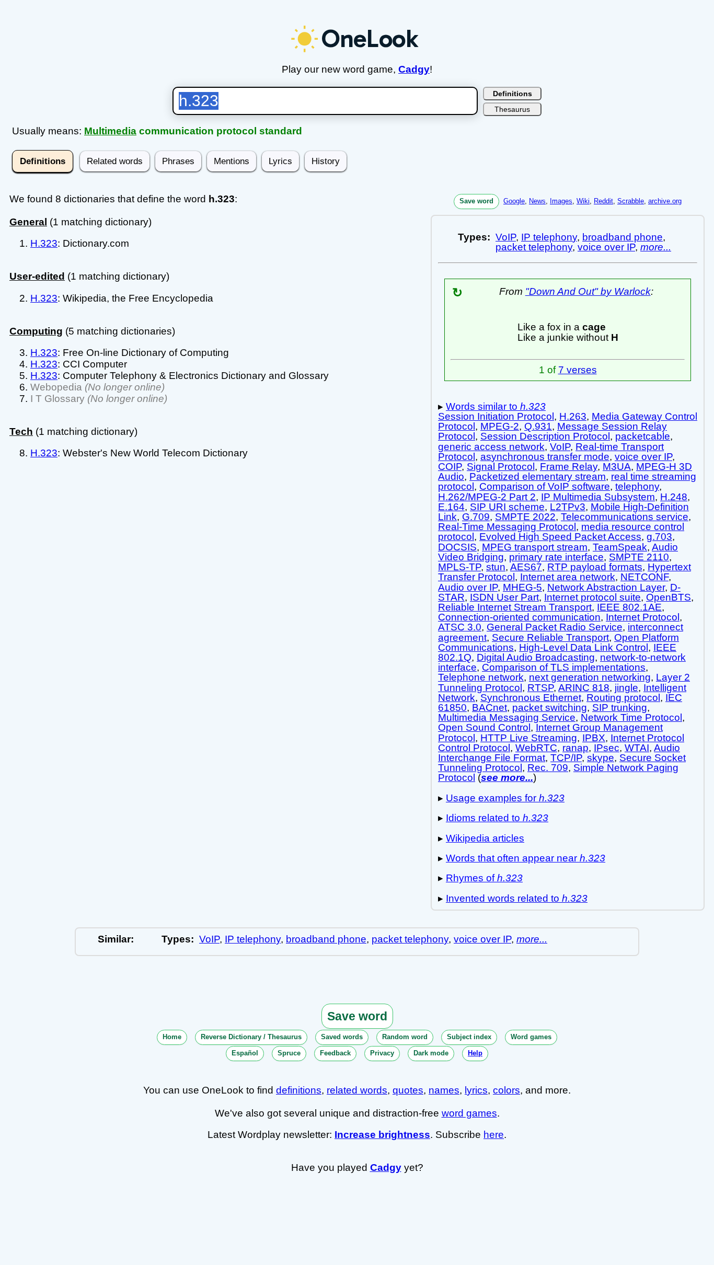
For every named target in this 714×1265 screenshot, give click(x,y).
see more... (507, 777)
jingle (626, 687)
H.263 (572, 416)
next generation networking (590, 677)
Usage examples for (505, 797)
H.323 (43, 243)
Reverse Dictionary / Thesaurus (251, 1037)
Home (172, 1037)
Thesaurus (512, 109)
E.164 (451, 506)
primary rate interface (556, 556)
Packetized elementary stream (537, 476)
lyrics (476, 1090)
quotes (408, 1090)
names (444, 1090)
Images (561, 201)
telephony (637, 486)
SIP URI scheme (507, 506)
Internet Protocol (643, 617)
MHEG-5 (522, 587)
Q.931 (538, 426)
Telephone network (481, 677)
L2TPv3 (567, 506)
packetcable (642, 436)
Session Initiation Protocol (496, 416)
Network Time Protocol (631, 717)
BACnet (489, 707)
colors (506, 1090)
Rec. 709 (547, 767)
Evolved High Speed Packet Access (560, 536)
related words (357, 1090)
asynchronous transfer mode (544, 456)
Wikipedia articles (485, 838)
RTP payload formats (594, 566)
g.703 (659, 536)
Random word (405, 1037)
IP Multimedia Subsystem (598, 496)
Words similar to (496, 406)
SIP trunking (619, 707)
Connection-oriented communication (519, 617)
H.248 (673, 496)
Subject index (469, 1037)
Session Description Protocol (545, 436)
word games (469, 1113)
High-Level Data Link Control (583, 647)
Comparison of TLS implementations (564, 667)
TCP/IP (566, 757)
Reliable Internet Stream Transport (515, 607)
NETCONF (644, 576)
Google (514, 201)
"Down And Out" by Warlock (588, 291)
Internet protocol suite (592, 597)
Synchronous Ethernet (530, 697)
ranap (575, 747)
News (537, 201)
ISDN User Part (504, 597)
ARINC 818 (583, 687)
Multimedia (110, 130)
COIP (450, 466)
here (493, 1134)
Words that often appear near (525, 858)
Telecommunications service (624, 516)
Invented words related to (517, 898)
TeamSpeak (620, 547)
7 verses (577, 369)
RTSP (540, 687)
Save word (476, 201)
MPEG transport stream (535, 547)
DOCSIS (457, 547)
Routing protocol (623, 697)
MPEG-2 (499, 426)
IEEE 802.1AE (629, 607)
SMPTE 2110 (639, 556)
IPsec (606, 747)
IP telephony (549, 237)
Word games (531, 1037)
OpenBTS (668, 597)
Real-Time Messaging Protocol (507, 526)
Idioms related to (497, 817)
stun (495, 566)
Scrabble (630, 201)
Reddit (603, 201)
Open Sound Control (484, 727)
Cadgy (414, 69)
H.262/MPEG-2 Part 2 (487, 496)
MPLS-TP (459, 566)
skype (600, 757)
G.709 (476, 516)
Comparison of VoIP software (544, 486)
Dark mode (430, 1053)
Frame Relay (568, 466)
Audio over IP (468, 587)
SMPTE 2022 (525, 516)
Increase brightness (382, 1134)
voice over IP (606, 247)
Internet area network (567, 576)
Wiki (583, 201)
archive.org (665, 201)
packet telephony (534, 247)
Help (475, 1053)
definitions (298, 1090)
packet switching (549, 707)
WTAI (637, 747)
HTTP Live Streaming (528, 737)
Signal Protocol (501, 466)
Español (245, 1053)
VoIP (506, 237)
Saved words (342, 1037)
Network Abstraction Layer (606, 587)
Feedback (335, 1053)
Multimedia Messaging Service (506, 717)
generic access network (491, 446)
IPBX (593, 737)
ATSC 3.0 (459, 627)
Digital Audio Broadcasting (536, 657)
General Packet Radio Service (555, 627)
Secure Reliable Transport (550, 637)
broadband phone (622, 237)
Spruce (289, 1053)
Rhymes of (484, 877)
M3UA (617, 466)
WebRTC (536, 747)
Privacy (382, 1053)
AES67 (526, 566)
